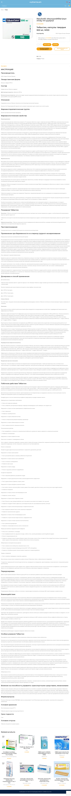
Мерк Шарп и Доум (27, 783)
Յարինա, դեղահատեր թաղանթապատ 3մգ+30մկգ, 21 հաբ (62, 780)
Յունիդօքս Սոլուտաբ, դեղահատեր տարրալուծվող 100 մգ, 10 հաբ (9, 780)
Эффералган (44, 756)
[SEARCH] (65, 5)
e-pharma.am (35, 2)
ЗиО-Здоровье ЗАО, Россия (9, 784)
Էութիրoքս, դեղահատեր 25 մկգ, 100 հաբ (27, 747)
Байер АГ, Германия (62, 783)
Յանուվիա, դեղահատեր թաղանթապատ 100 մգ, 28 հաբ (26, 780)
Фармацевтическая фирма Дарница (9, 756)
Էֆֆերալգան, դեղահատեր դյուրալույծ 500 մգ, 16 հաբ (62, 752)
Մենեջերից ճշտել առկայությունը (44, 49)
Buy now (55, 44)
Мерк (27, 750)
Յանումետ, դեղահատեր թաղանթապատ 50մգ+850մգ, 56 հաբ (44, 780)
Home (2, 9)
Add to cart (47, 44)
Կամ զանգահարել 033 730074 (62, 49)
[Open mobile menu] (1, 2)
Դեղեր (6, 9)
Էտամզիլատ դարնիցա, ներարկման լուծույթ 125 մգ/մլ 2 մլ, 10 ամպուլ (9, 753)
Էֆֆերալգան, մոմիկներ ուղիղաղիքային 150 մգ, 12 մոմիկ (44, 753)
